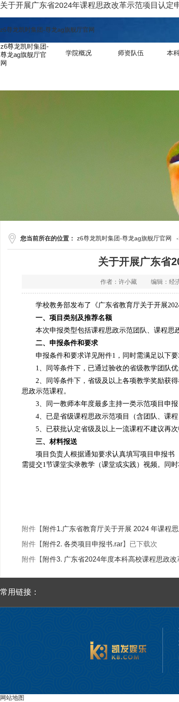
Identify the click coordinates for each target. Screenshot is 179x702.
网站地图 (12, 697)
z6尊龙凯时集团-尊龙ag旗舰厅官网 (47, 29)
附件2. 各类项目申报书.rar (83, 544)
